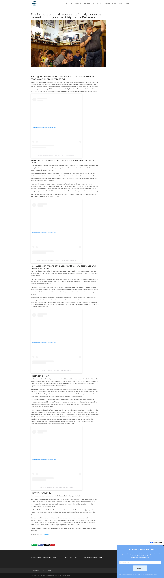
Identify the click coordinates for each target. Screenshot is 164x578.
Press (114, 3)
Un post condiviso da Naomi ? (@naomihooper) (56, 370)
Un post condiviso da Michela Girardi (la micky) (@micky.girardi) (56, 260)
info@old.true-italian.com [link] (93, 557)
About (68, 3)
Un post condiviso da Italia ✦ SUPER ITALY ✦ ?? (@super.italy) (56, 155)
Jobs (127, 3)
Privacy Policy (46, 570)
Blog (120, 3)
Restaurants (88, 3)
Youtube (46, 534)
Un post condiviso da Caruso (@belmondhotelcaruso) (56, 487)
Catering (107, 3)
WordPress (66, 575)
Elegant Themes (46, 575)
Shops (99, 3)
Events (77, 3)
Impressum (35, 570)
